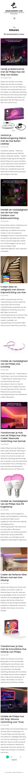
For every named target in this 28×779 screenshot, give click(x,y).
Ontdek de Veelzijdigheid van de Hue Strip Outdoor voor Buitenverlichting (14, 214)
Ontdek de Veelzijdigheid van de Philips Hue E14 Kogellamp (14, 504)
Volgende (14, 760)
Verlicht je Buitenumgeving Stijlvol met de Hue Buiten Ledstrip (13, 139)
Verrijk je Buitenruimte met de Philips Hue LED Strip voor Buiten (13, 71)
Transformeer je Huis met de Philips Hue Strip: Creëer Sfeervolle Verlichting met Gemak (14, 437)
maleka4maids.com (14, 11)
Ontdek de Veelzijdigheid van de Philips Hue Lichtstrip (14, 364)
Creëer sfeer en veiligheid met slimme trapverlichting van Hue (13, 289)
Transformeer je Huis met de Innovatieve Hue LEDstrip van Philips (13, 649)
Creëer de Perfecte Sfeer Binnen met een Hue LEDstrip (14, 577)
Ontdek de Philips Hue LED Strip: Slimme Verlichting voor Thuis (12, 719)
